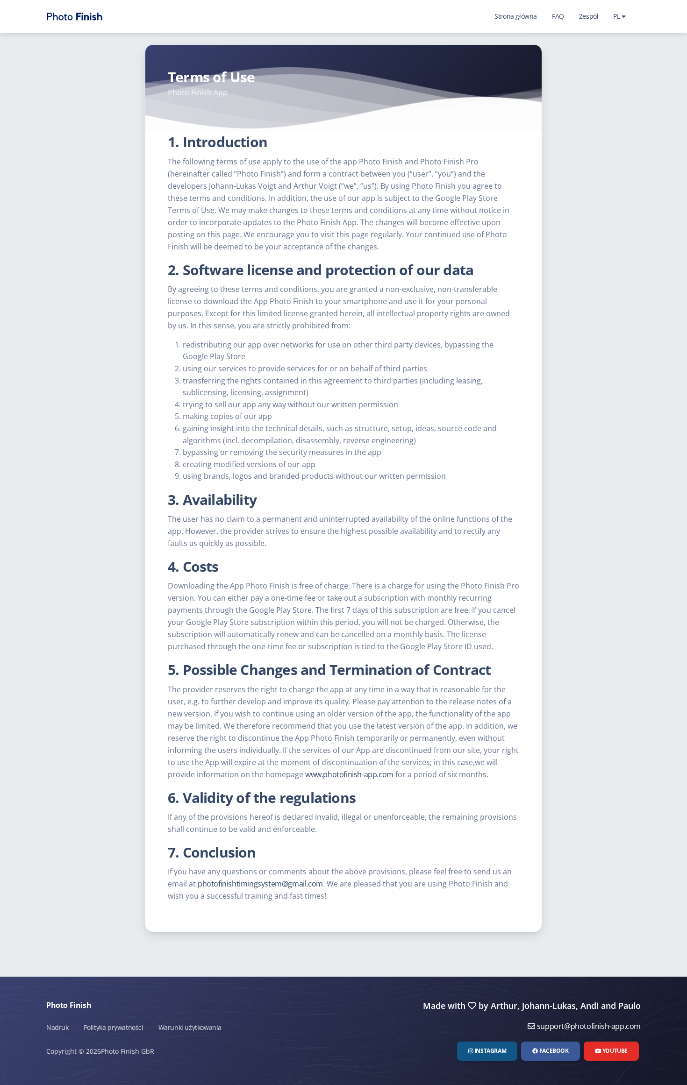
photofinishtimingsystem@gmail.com (260, 884)
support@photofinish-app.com (588, 1026)
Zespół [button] (589, 16)
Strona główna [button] (515, 16)
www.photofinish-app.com (349, 774)
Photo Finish (68, 1005)
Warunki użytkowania (190, 1027)
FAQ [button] (558, 16)
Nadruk (57, 1027)
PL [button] (617, 16)
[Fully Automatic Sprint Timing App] (74, 16)
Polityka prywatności (113, 1027)
